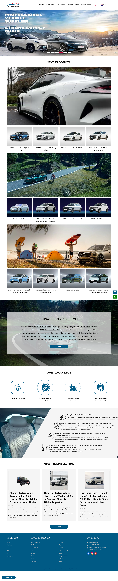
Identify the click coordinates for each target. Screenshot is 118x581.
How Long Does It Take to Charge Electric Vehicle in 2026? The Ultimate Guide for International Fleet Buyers (94, 499)
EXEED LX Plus (63, 550)
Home (8, 542)
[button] (8, 33)
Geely (60, 553)
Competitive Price (17, 398)
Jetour (61, 561)
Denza (61, 558)
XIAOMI (61, 542)
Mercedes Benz (35, 542)
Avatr (32, 558)
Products (9, 545)
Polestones (34, 561)
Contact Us (8, 577)
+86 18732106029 (105, 296)
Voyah (61, 547)
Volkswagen (34, 547)
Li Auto (33, 553)
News (8, 553)
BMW (32, 545)
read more (59, 346)
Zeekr (32, 556)
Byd (32, 550)
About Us (9, 548)
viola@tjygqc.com (105, 292)
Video (8, 550)
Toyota (61, 545)
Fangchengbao (63, 556)
